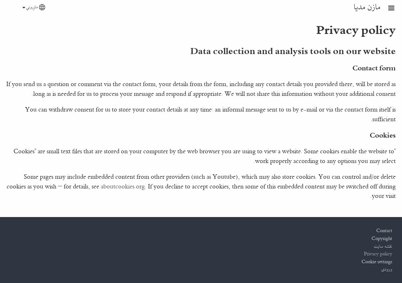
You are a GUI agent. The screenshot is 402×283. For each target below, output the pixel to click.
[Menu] (387, 8)
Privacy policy (378, 254)
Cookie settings (376, 262)
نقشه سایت (383, 246)
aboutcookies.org (123, 186)
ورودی (387, 269)
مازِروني (32, 7)
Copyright (382, 238)
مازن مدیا (367, 7)
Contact (384, 231)
